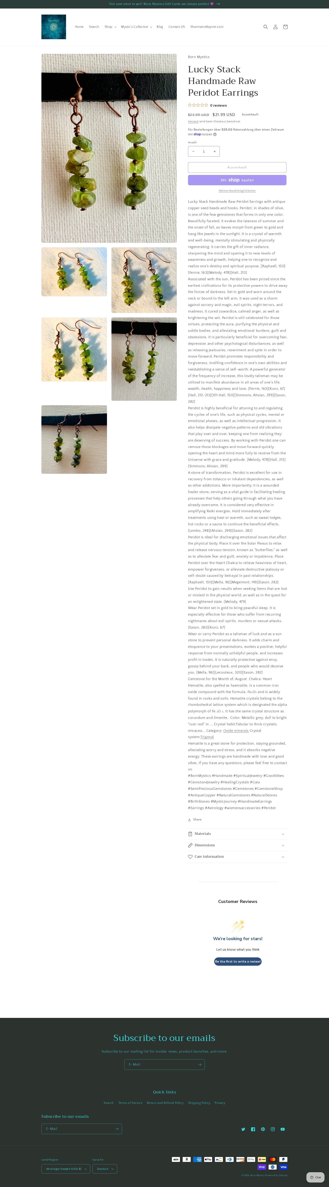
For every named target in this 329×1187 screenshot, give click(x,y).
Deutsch (102, 1168)
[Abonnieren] (200, 1064)
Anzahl (192, 142)
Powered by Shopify (276, 1175)
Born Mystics (257, 1175)
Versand (193, 121)
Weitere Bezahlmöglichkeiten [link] (237, 190)
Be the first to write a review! (238, 961)
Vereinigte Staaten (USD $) (63, 1168)
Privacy (220, 1103)
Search (109, 1103)
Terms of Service (130, 1103)
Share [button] (197, 819)
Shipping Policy (199, 1103)
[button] (110, 27)
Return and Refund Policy (165, 1103)
